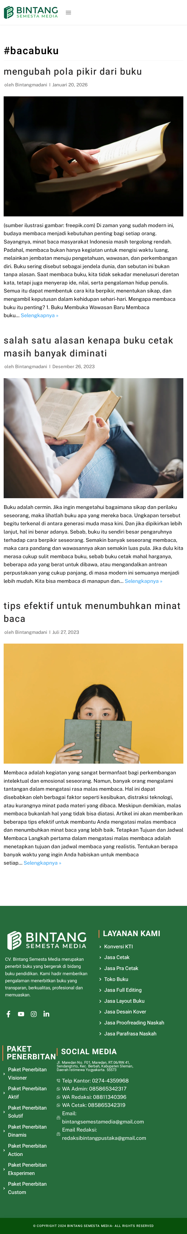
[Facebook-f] (8, 1014)
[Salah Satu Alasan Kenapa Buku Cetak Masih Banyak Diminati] (93, 438)
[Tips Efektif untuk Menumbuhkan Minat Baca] (93, 704)
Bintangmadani (31, 84)
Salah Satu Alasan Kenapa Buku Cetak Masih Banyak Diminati (89, 347)
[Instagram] (33, 1014)
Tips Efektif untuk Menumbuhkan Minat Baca (92, 612)
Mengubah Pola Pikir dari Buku (73, 72)
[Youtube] (21, 1014)
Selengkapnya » (39, 315)
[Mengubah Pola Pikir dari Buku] (93, 156)
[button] (68, 12)
